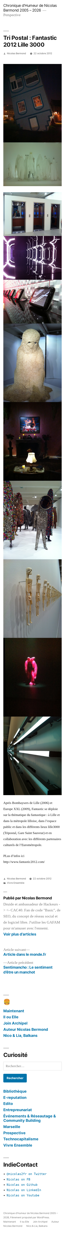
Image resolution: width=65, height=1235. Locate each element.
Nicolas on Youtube (23, 1195)
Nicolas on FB (18, 1179)
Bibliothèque (15, 1091)
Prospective (14, 1133)
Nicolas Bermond (16, 53)
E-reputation (14, 1097)
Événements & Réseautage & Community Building (29, 1118)
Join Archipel (15, 1023)
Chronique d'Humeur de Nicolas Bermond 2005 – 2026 (30, 7)
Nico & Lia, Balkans (20, 1035)
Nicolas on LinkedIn (24, 1190)
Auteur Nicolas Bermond (25, 1029)
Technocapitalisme (20, 1139)
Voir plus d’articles (19, 934)
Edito (8, 1103)
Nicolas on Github (22, 1185)
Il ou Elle (10, 1017)
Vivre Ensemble (15, 882)
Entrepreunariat (17, 1110)
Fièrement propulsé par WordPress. (30, 1217)
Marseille (11, 1126)
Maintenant (13, 1011)
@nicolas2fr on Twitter (27, 1174)
